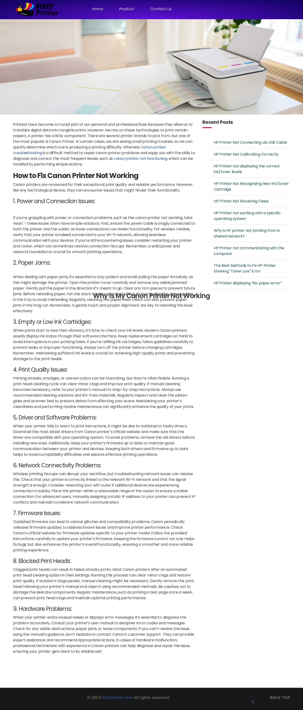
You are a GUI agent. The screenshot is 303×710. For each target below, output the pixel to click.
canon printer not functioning (140, 158)
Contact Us (161, 9)
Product (126, 9)
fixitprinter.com (118, 697)
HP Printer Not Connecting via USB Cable (250, 142)
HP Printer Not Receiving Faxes (241, 201)
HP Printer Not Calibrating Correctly (246, 154)
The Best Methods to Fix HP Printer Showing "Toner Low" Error (245, 268)
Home (97, 9)
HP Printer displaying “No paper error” (248, 283)
